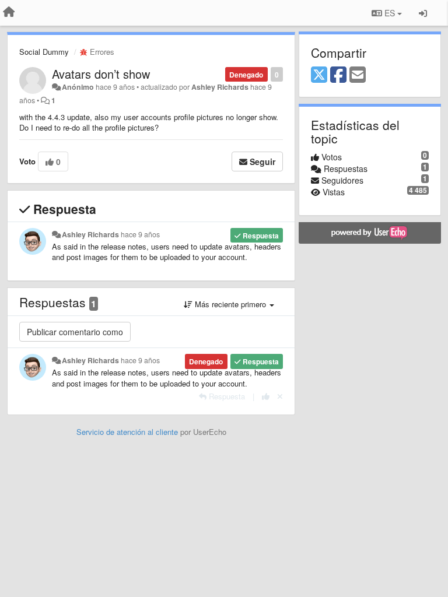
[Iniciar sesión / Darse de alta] (422, 13)
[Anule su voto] (280, 396)
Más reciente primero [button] (230, 304)
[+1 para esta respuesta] (266, 396)
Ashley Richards (220, 87)
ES (389, 13)
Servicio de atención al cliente (128, 431)
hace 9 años (140, 234)
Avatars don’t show (101, 73)
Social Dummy (44, 51)
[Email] (357, 75)
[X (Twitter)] (319, 75)
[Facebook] (338, 75)
